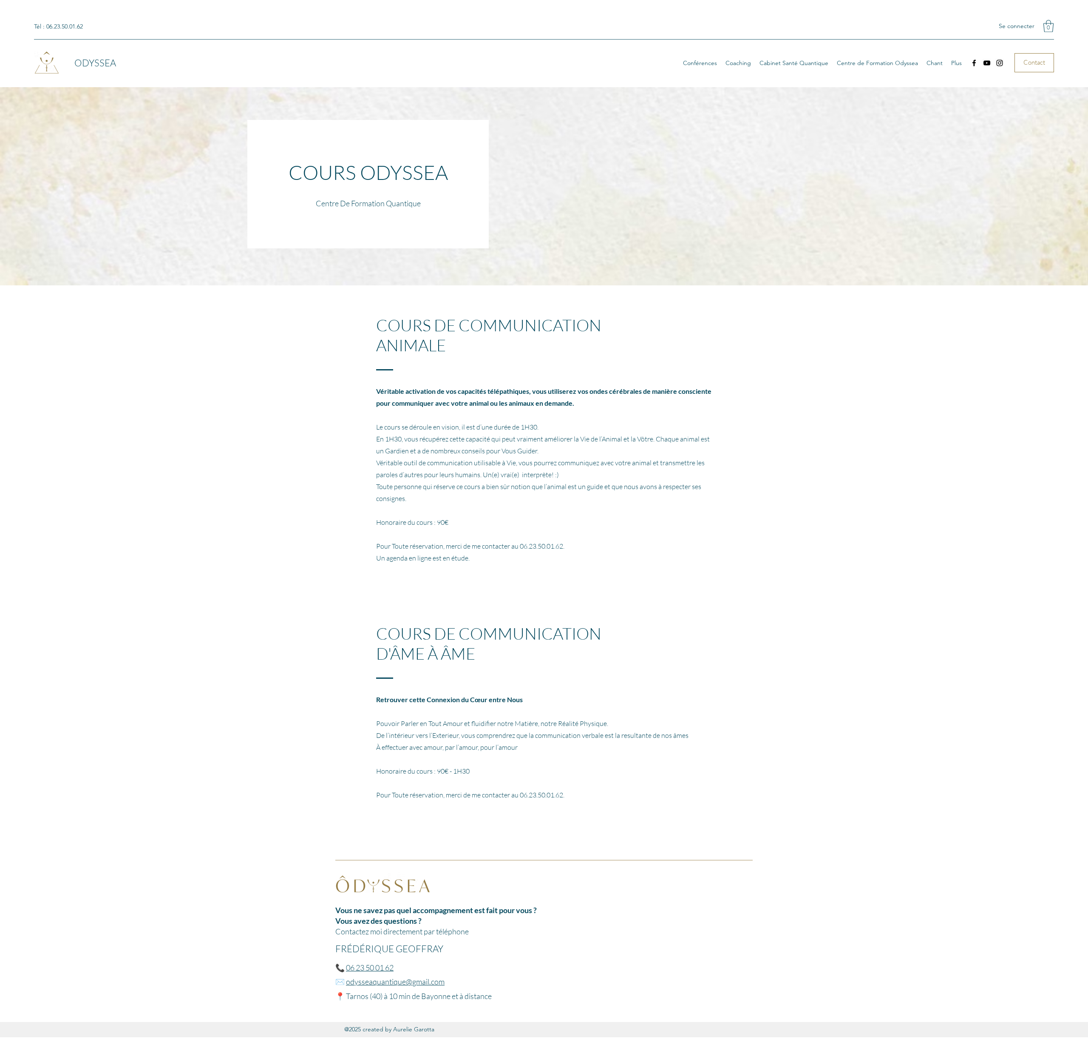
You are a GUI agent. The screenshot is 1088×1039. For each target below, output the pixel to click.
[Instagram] (999, 63)
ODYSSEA (95, 62)
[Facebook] (974, 63)
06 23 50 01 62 (370, 967)
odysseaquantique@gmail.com (395, 981)
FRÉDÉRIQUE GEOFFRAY (389, 948)
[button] (1048, 26)
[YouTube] (987, 63)
